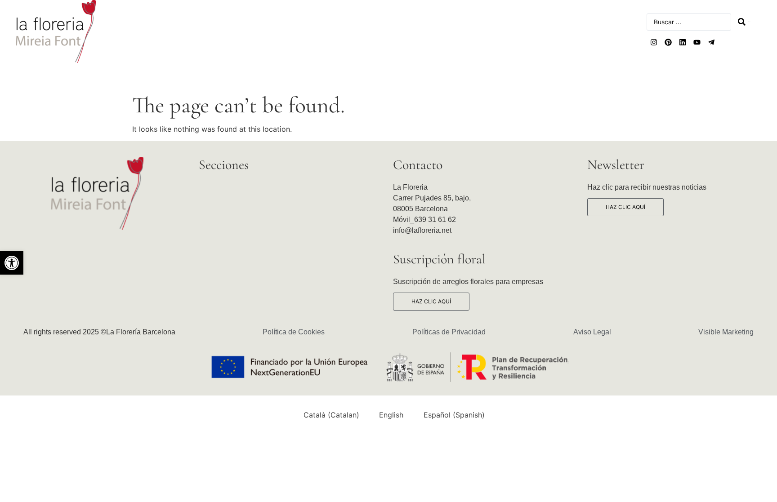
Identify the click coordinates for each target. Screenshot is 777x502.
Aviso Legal (592, 332)
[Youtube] (697, 42)
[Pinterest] (668, 42)
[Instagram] (654, 42)
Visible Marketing (726, 332)
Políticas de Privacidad (449, 332)
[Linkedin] (682, 42)
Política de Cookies (294, 332)
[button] (11, 263)
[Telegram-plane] (711, 42)
